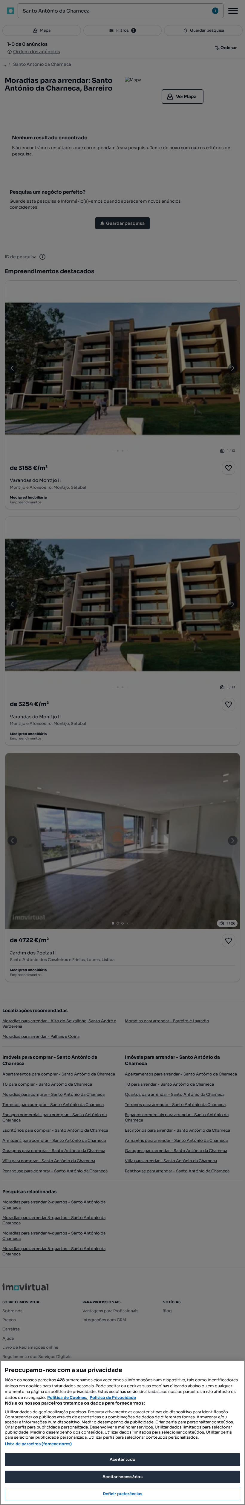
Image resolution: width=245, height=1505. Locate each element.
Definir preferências (123, 1493)
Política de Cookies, (67, 1397)
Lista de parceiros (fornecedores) (38, 1443)
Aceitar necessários (122, 1476)
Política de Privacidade (113, 1397)
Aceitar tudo (122, 1459)
